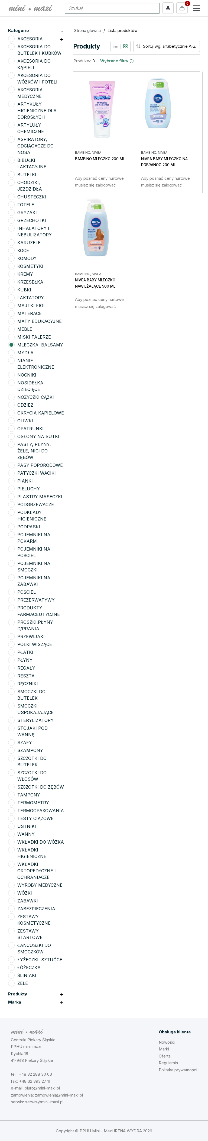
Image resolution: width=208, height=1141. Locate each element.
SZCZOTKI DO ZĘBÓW (40, 787)
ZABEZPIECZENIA (36, 908)
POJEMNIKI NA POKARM (33, 538)
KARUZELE (29, 242)
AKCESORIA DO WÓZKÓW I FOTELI (37, 79)
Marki (164, 1049)
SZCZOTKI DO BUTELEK (32, 761)
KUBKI (24, 290)
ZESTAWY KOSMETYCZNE (34, 920)
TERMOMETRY (33, 802)
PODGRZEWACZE (35, 504)
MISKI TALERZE (34, 337)
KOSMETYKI (30, 266)
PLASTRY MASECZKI (39, 496)
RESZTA (26, 676)
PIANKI (25, 481)
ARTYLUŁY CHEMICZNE (30, 128)
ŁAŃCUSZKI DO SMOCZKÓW (34, 948)
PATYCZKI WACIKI (36, 473)
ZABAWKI (27, 901)
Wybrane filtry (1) (117, 60)
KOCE (23, 250)
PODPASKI (28, 526)
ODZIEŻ (25, 405)
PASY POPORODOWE (40, 465)
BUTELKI (26, 174)
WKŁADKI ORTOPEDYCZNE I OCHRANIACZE (36, 871)
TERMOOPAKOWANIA (40, 810)
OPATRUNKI (30, 428)
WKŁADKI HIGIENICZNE (31, 853)
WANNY (26, 834)
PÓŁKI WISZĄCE (34, 644)
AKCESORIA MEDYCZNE (30, 93)
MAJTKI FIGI (31, 305)
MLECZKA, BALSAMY (40, 345)
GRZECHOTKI (31, 220)
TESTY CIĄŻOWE (35, 818)
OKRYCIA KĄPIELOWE (40, 413)
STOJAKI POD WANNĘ (32, 731)
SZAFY (24, 742)
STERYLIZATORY (35, 720)
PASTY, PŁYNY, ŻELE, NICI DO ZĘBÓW (34, 451)
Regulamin (168, 1062)
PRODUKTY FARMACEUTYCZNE (38, 611)
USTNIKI (26, 826)
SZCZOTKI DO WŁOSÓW (32, 776)
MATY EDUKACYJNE (39, 321)
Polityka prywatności (178, 1069)
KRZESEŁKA (30, 282)
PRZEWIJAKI (31, 636)
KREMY (25, 274)
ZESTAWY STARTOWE (30, 934)
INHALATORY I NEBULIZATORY (34, 231)
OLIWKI (25, 420)
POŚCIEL (26, 592)
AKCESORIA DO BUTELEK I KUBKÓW (39, 50)
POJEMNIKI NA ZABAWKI (33, 581)
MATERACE (29, 313)
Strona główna (87, 30)
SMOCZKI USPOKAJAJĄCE (35, 709)
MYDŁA (25, 352)
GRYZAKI (27, 212)
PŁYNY (24, 660)
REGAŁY (26, 668)
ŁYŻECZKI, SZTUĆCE (39, 959)
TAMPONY (28, 795)
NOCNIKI (26, 375)
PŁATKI (25, 652)
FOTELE (25, 204)
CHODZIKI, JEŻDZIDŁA (29, 186)
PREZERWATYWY (36, 600)
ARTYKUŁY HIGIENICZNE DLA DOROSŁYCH (37, 110)
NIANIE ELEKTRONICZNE (35, 364)
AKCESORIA (30, 38)
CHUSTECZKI (31, 197)
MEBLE (24, 329)
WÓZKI (24, 893)
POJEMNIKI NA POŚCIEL (33, 552)
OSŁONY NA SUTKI (38, 436)
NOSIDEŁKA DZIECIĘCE (30, 386)
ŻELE (22, 983)
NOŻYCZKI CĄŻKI (35, 397)
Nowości (167, 1042)
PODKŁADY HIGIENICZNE (31, 516)
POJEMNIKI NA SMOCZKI (33, 567)
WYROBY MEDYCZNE (40, 885)
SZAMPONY (30, 750)
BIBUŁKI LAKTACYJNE (31, 163)
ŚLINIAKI (26, 975)
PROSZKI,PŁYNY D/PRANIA (35, 625)
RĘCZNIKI (27, 683)
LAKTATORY (30, 297)
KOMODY (27, 258)
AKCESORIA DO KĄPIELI (34, 64)
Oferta (165, 1056)
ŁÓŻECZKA (29, 967)
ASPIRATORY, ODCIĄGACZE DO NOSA (35, 146)
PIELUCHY (28, 488)
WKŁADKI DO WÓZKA (40, 842)
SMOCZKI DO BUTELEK (31, 695)
